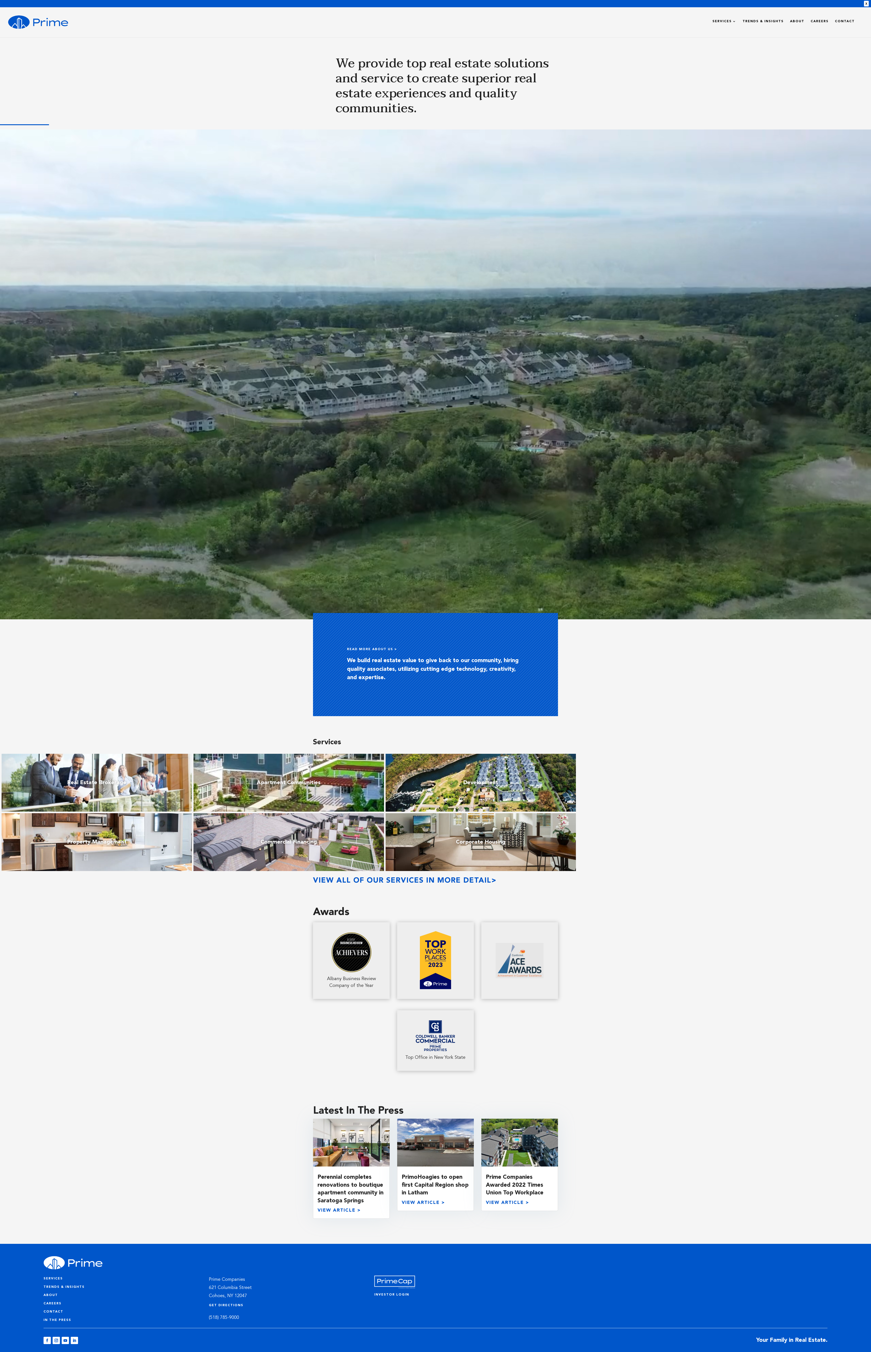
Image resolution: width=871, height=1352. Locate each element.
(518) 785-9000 (224, 1317)
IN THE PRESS (57, 1320)
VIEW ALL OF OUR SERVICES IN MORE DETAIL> (405, 880)
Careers (820, 21)
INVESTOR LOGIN (391, 1294)
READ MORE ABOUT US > (372, 649)
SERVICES (53, 1278)
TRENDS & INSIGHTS (64, 1287)
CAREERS (52, 1303)
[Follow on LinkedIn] (74, 1340)
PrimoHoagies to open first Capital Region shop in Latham (435, 1185)
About (797, 21)
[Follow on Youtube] (65, 1340)
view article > (339, 1210)
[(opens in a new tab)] (351, 1143)
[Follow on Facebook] (47, 1340)
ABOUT (51, 1295)
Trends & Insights (763, 21)
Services (722, 21)
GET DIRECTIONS (226, 1305)
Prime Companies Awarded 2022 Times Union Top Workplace (514, 1185)
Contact (845, 21)
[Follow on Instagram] (56, 1340)
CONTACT (53, 1311)
